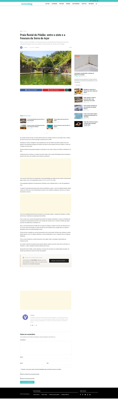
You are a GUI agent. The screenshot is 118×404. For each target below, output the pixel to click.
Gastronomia (75, 3)
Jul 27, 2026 (56, 122)
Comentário (23, 340)
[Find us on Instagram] (95, 1)
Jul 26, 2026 (30, 128)
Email (21, 363)
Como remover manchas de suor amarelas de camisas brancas (90, 107)
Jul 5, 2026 (56, 128)
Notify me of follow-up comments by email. (29, 374)
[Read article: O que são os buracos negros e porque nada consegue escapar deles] (78, 124)
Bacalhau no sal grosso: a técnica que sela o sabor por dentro (90, 91)
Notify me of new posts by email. (27, 378)
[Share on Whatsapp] (66, 90)
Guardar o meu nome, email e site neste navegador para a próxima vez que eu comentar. (41, 369)
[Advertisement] (45, 168)
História (61, 3)
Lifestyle (84, 3)
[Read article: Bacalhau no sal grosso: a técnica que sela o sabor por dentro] (78, 92)
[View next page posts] (47, 133)
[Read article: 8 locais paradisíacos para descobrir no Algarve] (50, 127)
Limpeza (77, 55)
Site (47, 363)
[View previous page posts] (44, 133)
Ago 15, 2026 (30, 122)
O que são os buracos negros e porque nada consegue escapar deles (91, 123)
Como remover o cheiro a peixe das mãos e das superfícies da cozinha (90, 99)
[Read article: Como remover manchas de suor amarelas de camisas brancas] (78, 108)
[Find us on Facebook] (90, 1)
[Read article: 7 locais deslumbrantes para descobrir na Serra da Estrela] (23, 121)
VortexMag (26, 3)
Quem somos (44, 394)
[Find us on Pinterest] (85, 394)
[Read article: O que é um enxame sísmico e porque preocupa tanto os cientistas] (78, 116)
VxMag (25, 47)
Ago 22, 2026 (82, 76)
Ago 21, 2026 (86, 110)
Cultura (47, 3)
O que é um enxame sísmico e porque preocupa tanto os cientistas (90, 115)
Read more (79, 85)
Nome (22, 357)
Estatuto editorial (65, 394)
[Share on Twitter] (69, 90)
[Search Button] (96, 4)
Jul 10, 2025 (31, 47)
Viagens (68, 3)
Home (21, 31)
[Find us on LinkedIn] (97, 1)
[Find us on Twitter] (92, 1)
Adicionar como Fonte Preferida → (59, 260)
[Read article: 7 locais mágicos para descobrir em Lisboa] (50, 121)
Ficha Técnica (36, 394)
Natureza (91, 3)
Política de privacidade (54, 394)
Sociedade (54, 3)
